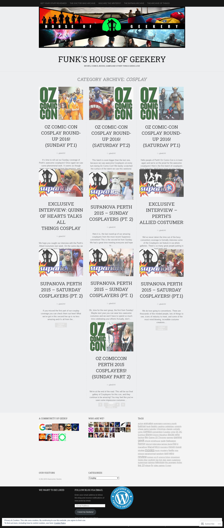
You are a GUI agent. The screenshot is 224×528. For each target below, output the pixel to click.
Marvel (151, 447)
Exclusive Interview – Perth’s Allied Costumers (162, 213)
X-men (168, 465)
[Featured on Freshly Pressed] (121, 509)
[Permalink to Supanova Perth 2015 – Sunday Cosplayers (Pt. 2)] (111, 199)
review (142, 456)
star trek (159, 460)
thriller (179, 462)
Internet (149, 444)
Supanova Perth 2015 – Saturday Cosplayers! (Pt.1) (161, 290)
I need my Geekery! (85, 512)
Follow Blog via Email (89, 490)
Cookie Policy (60, 523)
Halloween (171, 441)
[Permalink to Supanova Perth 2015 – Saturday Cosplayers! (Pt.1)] (161, 276)
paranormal (150, 453)
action (140, 423)
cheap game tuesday (147, 429)
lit (177, 444)
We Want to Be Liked (51, 490)
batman (142, 426)
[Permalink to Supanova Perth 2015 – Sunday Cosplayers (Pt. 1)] (111, 275)
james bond (167, 444)
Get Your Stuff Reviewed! (53, 3)
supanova (176, 460)
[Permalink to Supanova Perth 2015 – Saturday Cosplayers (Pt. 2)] (61, 276)
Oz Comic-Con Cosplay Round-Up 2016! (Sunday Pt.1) (61, 136)
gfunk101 (62, 153)
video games (159, 466)
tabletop (151, 462)
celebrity (177, 426)
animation (148, 423)
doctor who (174, 434)
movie (171, 446)
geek (141, 440)
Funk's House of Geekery (112, 27)
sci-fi (156, 457)
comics (147, 431)
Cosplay (166, 432)
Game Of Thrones (157, 437)
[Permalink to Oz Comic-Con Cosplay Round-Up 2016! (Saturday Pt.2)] (111, 119)
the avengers (170, 462)
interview (156, 444)
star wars (167, 460)
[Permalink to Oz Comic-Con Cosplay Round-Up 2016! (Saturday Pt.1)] (161, 119)
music (157, 450)
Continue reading (61, 325)
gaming (178, 437)
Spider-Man (143, 460)
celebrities (169, 426)
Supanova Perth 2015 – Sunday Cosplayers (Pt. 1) (111, 289)
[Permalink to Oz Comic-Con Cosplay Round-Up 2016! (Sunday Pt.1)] (61, 119)
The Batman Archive (134, 3)
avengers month (170, 423)
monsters (164, 447)
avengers (158, 423)
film (146, 437)
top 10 (141, 465)
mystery (164, 450)
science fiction (164, 457)
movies (150, 450)
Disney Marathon (160, 435)
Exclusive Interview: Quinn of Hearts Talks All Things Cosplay (61, 216)
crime (173, 432)
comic (140, 432)
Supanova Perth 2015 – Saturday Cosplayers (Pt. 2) (61, 289)
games (170, 437)
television (160, 462)
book (148, 426)
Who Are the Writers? (109, 3)
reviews (150, 457)
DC (177, 432)
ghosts (147, 441)
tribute (148, 465)
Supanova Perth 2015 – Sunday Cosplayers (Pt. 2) (111, 213)
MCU (157, 447)
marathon (142, 447)
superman (143, 462)
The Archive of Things (158, 3)
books (154, 426)
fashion (141, 437)
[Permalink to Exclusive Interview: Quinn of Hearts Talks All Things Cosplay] (61, 196)
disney (149, 434)
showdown (175, 457)
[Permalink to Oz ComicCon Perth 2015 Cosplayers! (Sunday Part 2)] (111, 351)
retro (171, 453)
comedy (176, 429)
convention (157, 432)
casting (161, 426)
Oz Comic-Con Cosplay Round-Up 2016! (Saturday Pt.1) (161, 136)
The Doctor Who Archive (82, 3)
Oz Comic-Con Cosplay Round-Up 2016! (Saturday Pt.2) (111, 136)
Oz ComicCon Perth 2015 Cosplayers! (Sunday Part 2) (111, 367)
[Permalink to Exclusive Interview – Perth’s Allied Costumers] (161, 196)
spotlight (151, 460)
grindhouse (155, 441)
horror (141, 443)
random (160, 453)
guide (163, 441)
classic (169, 429)
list (174, 443)
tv (152, 465)
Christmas (161, 429)
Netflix (171, 450)
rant (166, 453)
